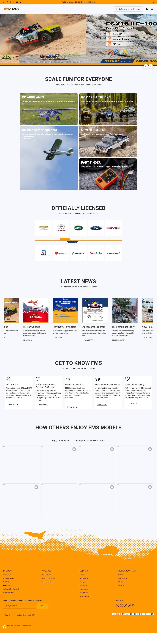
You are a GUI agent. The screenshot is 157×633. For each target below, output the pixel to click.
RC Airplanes (7, 575)
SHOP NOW (91, 340)
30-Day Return (84, 578)
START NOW (28, 139)
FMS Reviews (122, 582)
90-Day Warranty (85, 582)
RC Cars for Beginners (48, 578)
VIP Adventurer (122, 578)
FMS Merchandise (8, 592)
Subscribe (42, 606)
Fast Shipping (84, 585)
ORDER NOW (90, 2)
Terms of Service (85, 596)
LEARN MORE (33, 340)
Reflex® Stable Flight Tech (11, 589)
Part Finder (6, 582)
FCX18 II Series (46, 575)
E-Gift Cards (6, 585)
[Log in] (146, 8)
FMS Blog (121, 585)
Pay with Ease (84, 589)
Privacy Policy (84, 592)
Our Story (120, 575)
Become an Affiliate (47, 582)
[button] (61, 239)
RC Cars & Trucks (8, 578)
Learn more (13, 404)
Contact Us (83, 575)
